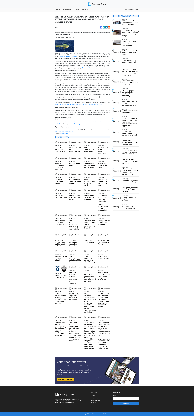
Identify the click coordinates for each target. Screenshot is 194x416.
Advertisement (95, 400)
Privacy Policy (95, 398)
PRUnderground (78, 124)
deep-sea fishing (85, 67)
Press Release (64, 133)
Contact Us (98, 130)
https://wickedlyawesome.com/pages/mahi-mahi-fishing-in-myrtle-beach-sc (79, 104)
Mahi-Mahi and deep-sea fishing (68, 57)
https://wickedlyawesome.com (64, 132)
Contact (93, 403)
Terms (93, 395)
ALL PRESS (76, 10)
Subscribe (126, 403)
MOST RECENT (67, 10)
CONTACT (85, 10)
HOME (58, 10)
